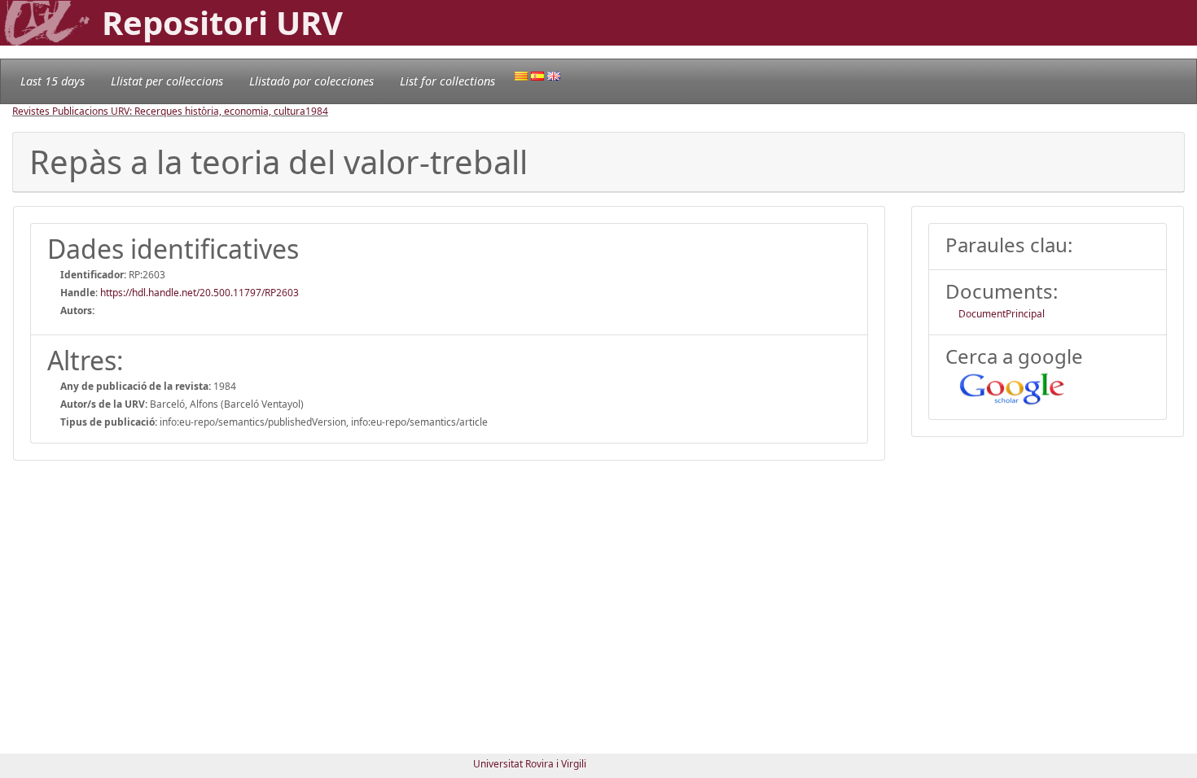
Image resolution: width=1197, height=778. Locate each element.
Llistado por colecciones (311, 81)
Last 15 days (52, 81)
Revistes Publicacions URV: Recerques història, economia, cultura (158, 111)
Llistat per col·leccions (167, 81)
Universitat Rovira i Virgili (529, 764)
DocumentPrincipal (1001, 314)
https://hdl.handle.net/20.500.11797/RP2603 (199, 292)
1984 (316, 111)
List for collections (447, 81)
